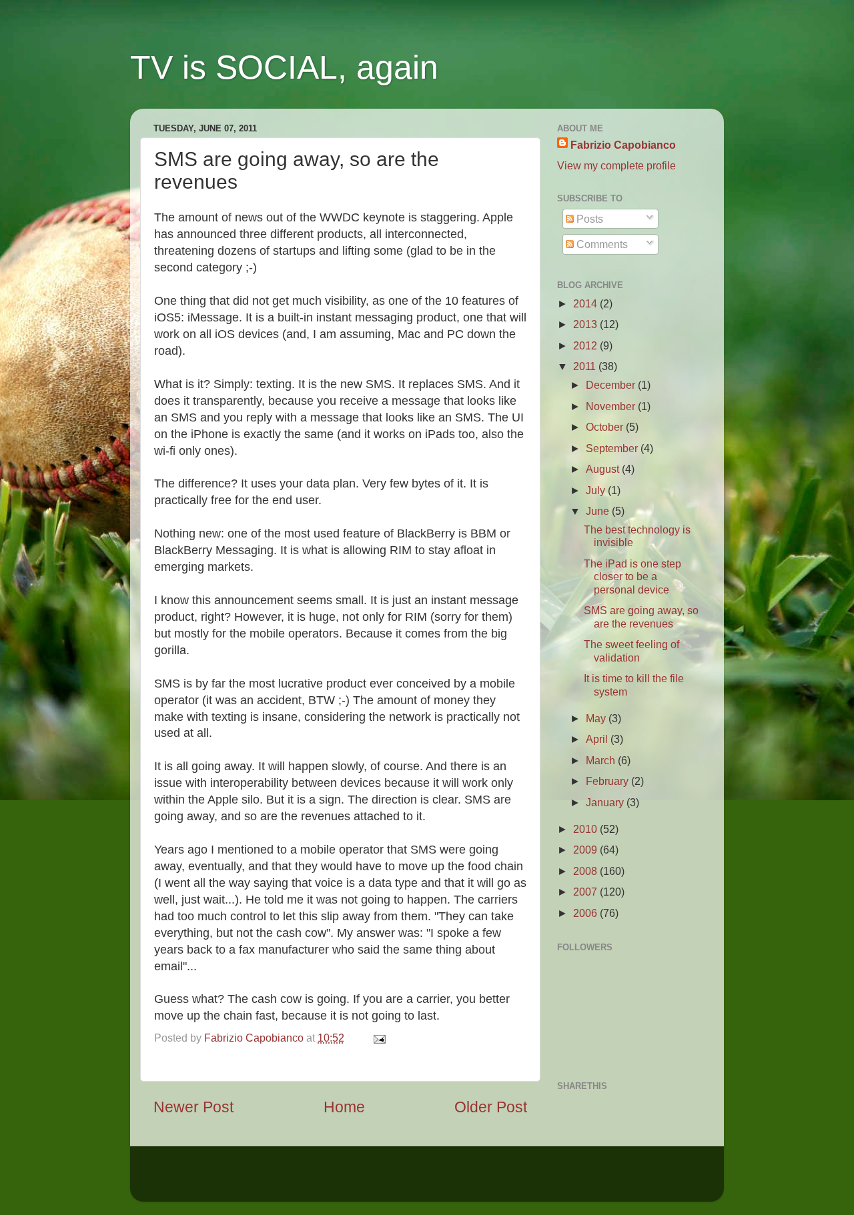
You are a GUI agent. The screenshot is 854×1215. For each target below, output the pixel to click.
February (608, 781)
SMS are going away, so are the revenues (641, 616)
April (598, 739)
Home (344, 1107)
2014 (586, 303)
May (597, 718)
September (613, 448)
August (604, 469)
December (612, 385)
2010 (586, 829)
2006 (586, 913)
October (606, 427)
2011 (585, 366)
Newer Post (193, 1107)
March (602, 760)
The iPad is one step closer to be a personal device (632, 576)
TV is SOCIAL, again (284, 67)
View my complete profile (616, 165)
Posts (588, 219)
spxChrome (419, 1180)
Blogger (529, 1180)
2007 (586, 892)
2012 (586, 345)
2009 (586, 850)
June (599, 511)
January (606, 802)
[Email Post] (377, 1038)
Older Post (490, 1107)
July (597, 490)
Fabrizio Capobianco (255, 1038)
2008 (586, 871)
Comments (601, 244)
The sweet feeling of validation (631, 650)
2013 (586, 324)
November (612, 406)
